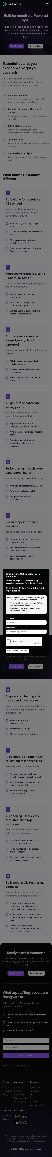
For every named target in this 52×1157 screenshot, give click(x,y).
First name (11, 618)
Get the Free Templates (17, 651)
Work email (11, 628)
